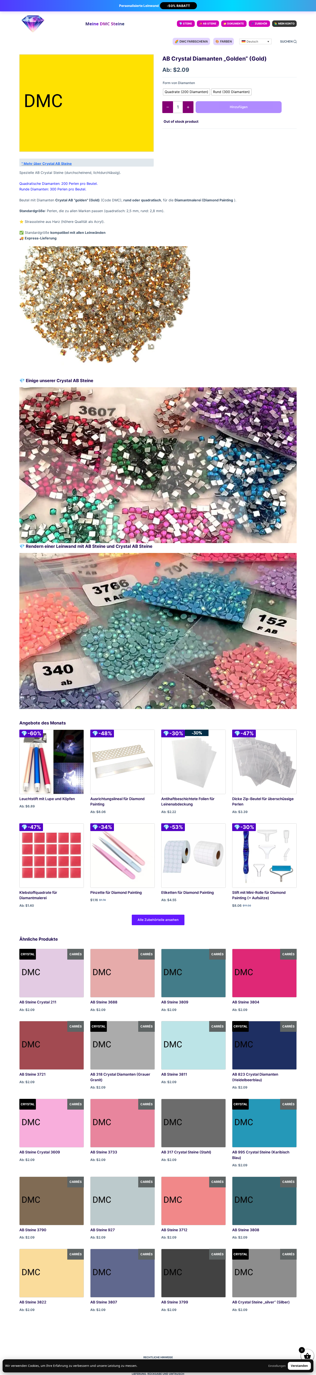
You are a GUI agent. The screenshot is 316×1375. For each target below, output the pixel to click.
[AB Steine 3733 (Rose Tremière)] (122, 1123)
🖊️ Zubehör (259, 23)
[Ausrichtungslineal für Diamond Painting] (122, 762)
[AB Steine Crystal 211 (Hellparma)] (51, 973)
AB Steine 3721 (32, 1074)
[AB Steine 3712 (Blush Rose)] (193, 1201)
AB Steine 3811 (174, 1074)
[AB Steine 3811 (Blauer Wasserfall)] (193, 1045)
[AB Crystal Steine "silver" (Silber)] (264, 1273)
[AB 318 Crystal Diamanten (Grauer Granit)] (122, 1045)
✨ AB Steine (207, 23)
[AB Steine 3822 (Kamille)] (51, 1273)
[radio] (186, 92)
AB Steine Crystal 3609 (39, 1152)
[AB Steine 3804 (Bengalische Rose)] (264, 973)
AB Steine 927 (102, 1230)
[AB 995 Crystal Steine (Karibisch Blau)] (264, 1123)
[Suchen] (288, 41)
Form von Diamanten (179, 83)
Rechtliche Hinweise (158, 1357)
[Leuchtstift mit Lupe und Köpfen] (51, 762)
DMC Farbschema (191, 41)
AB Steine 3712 (174, 1230)
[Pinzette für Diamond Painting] (122, 855)
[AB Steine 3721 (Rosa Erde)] (51, 1045)
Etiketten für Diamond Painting (187, 892)
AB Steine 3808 (245, 1230)
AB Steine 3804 (245, 1002)
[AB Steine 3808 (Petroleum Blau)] (264, 1201)
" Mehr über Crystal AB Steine (46, 163)
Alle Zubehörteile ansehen (158, 920)
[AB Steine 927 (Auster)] (122, 1201)
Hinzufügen (239, 107)
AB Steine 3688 (103, 1002)
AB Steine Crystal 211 (37, 1002)
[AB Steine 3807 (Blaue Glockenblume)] (122, 1273)
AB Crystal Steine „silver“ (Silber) (261, 1302)
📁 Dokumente (233, 23)
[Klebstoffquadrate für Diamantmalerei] (51, 855)
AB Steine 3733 (103, 1152)
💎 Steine (185, 23)
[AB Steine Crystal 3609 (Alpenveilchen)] (51, 1123)
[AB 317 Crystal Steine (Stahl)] (193, 1123)
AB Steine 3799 (174, 1302)
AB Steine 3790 (32, 1230)
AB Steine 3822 (32, 1302)
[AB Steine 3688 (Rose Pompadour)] (122, 973)
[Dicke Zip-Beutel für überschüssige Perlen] (264, 762)
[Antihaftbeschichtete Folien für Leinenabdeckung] (193, 762)
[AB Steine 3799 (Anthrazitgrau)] (193, 1273)
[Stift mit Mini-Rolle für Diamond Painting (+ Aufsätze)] (264, 855)
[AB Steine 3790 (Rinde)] (51, 1201)
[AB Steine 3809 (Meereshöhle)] (193, 973)
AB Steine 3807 (103, 1302)
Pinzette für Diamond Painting (116, 892)
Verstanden (299, 1366)
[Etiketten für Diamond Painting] (193, 855)
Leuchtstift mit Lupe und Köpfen (47, 799)
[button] (255, 41)
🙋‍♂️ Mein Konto (284, 23)
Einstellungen (277, 1366)
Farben (223, 41)
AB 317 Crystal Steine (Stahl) (186, 1152)
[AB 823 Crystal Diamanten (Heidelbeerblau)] (264, 1045)
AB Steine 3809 (174, 1002)
